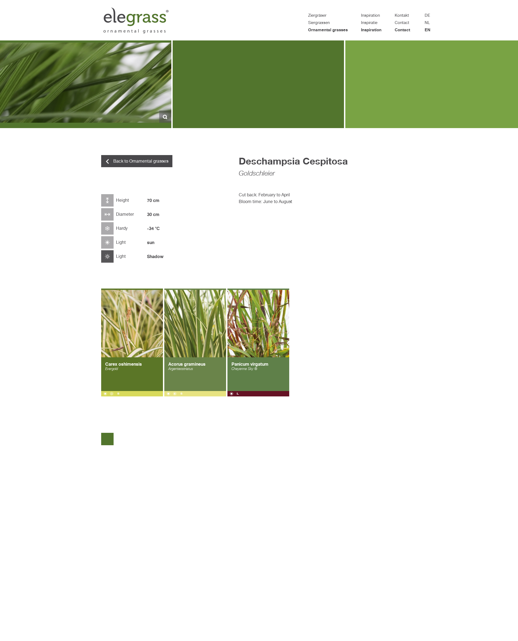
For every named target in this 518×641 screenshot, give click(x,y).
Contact (402, 22)
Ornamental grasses (328, 29)
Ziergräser (317, 15)
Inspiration (370, 15)
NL (427, 22)
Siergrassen (319, 22)
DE (427, 15)
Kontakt (402, 15)
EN (427, 29)
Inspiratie (369, 22)
